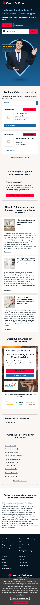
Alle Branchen (6, 542)
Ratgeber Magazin (7, 545)
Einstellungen (32, 539)
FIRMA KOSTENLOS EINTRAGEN (21, 195)
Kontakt (4, 565)
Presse (4, 559)
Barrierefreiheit (6, 568)
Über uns (4, 556)
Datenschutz (23, 539)
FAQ (20, 548)
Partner (4, 562)
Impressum (22, 556)
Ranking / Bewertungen (26, 551)
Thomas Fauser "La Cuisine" (25, 138)
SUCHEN (33, 31)
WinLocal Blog (23, 562)
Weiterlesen (7, 252)
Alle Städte (5, 539)
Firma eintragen (7, 548)
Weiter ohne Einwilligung (20, 598)
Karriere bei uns (23, 565)
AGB (20, 542)
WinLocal (21, 559)
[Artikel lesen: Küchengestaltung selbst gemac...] (9, 225)
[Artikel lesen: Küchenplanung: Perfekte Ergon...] (9, 263)
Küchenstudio (10, 422)
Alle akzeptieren (20, 602)
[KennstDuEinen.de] (13, 3)
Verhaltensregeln (24, 545)
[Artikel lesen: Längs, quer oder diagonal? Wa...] (9, 302)
